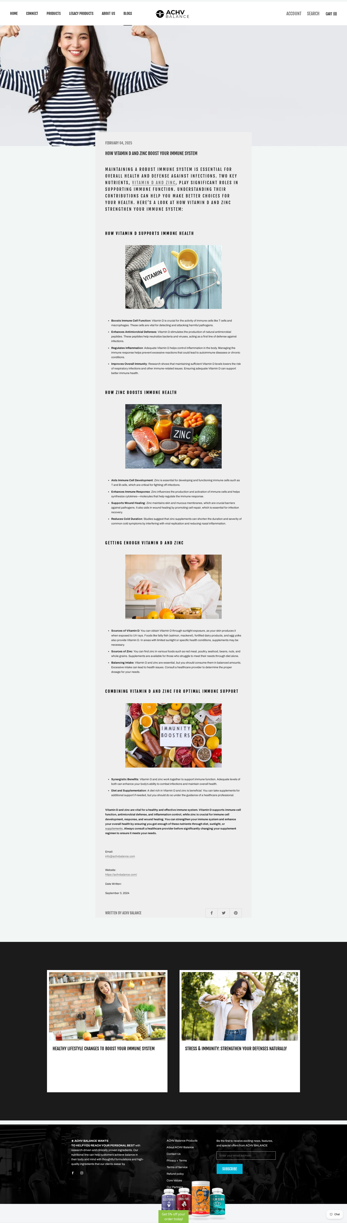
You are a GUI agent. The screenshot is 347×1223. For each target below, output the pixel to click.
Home (14, 13)
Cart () (331, 14)
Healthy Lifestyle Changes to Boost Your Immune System (104, 1048)
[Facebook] (72, 1172)
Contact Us (174, 1153)
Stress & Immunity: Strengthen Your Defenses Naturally (236, 1048)
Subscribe (229, 1169)
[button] (173, 1216)
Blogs (127, 13)
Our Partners (175, 1187)
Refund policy (175, 1173)
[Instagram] (81, 1172)
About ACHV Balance (180, 1147)
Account (293, 13)
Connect (32, 13)
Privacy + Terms (177, 1160)
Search (313, 13)
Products (54, 13)
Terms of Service (177, 1167)
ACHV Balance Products (182, 1140)
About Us (108, 13)
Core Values (174, 1180)
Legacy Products (81, 13)
